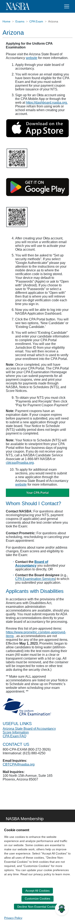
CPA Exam (36, 21)
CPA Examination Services (35, 579)
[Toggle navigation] (66, 6)
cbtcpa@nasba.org (20, 462)
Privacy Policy (13, 918)
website (31, 58)
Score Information (16, 732)
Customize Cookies (37, 898)
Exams (19, 21)
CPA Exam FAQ (14, 736)
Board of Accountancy (31, 563)
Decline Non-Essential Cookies (37, 906)
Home (6, 21)
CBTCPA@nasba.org (19, 764)
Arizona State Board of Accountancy (29, 728)
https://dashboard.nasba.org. (47, 102)
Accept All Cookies (37, 890)
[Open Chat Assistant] (61, 908)
